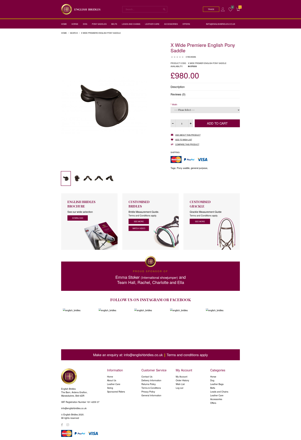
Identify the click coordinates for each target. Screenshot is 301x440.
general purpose (199, 168)
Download (77, 218)
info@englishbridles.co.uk (143, 354)
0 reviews (191, 56)
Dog (212, 380)
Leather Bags (217, 384)
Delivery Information (151, 380)
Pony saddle (183, 168)
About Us (111, 380)
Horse (213, 376)
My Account (181, 376)
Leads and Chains (219, 391)
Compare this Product (187, 144)
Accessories (216, 399)
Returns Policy (148, 384)
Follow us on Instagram (136, 299)
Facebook (180, 299)
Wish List (180, 384)
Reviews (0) (178, 94)
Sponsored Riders (116, 391)
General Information (151, 395)
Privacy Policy (148, 391)
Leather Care (113, 384)
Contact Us (146, 376)
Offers (213, 402)
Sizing (110, 387)
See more (139, 221)
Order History (182, 380)
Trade (211, 9)
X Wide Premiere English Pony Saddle (101, 32)
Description (178, 87)
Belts (212, 387)
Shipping (175, 152)
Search (74, 32)
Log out (179, 387)
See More (200, 221)
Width (174, 104)
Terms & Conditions (151, 387)
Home (64, 32)
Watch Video (138, 228)
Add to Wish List (183, 139)
